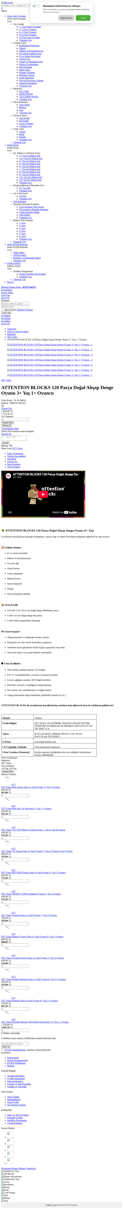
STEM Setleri (19, 255)
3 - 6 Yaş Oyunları (27, 29)
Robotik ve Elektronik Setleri (27, 258)
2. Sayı (22, 225)
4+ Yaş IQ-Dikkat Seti (29, 161)
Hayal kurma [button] (13, 568)
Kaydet (5, 443)
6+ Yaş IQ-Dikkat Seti (29, 166)
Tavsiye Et (6, 434)
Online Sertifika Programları (32, 274)
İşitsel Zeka (24, 70)
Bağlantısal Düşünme (29, 45)
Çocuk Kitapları (14, 1123)
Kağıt (21, 134)
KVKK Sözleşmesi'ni (15, 1050)
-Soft (48, 1205)
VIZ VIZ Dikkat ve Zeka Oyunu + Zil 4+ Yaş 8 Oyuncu (38, 830)
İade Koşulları (14, 464)
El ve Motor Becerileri (29, 56)
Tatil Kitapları (19, 201)
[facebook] (10, 1143)
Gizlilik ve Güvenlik (17, 1086)
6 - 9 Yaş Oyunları (27, 32)
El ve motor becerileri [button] (17, 553)
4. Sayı (22, 231)
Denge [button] (10, 588)
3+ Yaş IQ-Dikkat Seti (29, 156)
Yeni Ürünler (13, 1097)
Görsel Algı (24, 59)
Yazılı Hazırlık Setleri (29, 212)
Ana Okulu (24, 104)
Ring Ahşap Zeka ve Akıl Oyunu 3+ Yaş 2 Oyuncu (36, 787)
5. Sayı (22, 233)
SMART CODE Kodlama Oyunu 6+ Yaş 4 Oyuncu (36, 894)
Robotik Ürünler (15, 1117)
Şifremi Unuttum (25, 310)
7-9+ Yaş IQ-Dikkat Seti (30, 177)
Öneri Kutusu (13, 467)
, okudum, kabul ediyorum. (28, 1050)
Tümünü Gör (25, 40)
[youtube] (10, 1157)
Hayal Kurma (25, 67)
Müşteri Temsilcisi (27, 1168)
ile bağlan (5, 315)
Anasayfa (11, 329)
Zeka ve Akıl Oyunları (17, 331)
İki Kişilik (24, 121)
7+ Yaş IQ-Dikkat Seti (29, 169)
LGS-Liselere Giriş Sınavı (31, 207)
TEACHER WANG (29, 96)
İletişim (10, 1065)
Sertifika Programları (17, 1120)
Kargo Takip (7, 292)
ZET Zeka (24, 91)
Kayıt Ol (5, 298)
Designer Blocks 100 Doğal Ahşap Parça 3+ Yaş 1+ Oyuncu (40, 1022)
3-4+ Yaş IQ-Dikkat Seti (30, 158)
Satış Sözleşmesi (15, 1081)
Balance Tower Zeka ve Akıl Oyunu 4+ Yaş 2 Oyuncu (37, 936)
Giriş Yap (5, 295)
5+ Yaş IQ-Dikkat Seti (29, 164)
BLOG (10, 282)
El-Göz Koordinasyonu (30, 53)
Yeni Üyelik (13, 1102)
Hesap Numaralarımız (17, 1060)
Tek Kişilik (24, 118)
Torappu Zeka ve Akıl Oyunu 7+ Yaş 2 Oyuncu (34, 915)
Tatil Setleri (24, 215)
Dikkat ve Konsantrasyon (31, 51)
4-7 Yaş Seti (24, 188)
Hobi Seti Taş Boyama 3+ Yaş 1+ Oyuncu (32, 808)
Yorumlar (11, 459)
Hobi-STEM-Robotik (17, 244)
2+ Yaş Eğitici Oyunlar (30, 27)
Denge (22, 48)
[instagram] (10, 1137)
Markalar (11, 334)
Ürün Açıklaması (15, 453)
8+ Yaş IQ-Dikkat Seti (29, 172)
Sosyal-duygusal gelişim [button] (18, 594)
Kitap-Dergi (13, 145)
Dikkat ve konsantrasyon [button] (19, 558)
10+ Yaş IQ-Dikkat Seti (30, 180)
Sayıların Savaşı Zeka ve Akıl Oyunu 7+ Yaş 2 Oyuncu (38, 958)
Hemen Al (6, 426)
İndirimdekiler (14, 1099)
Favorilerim (6, 290)
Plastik (22, 137)
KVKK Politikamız (16, 1063)
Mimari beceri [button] (13, 578)
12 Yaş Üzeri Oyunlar (29, 37)
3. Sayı (22, 228)
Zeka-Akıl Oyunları (16, 16)
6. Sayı (22, 236)
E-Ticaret (54, 1205)
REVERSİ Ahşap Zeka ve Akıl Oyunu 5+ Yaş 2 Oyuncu (39, 872)
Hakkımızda (13, 1057)
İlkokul (22, 107)
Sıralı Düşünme (26, 78)
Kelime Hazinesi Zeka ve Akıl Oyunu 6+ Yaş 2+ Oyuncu (39, 979)
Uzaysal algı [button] (13, 563)
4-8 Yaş (22, 196)
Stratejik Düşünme (28, 83)
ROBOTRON (26, 94)
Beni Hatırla (11, 310)
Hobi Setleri (19, 252)
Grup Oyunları (26, 123)
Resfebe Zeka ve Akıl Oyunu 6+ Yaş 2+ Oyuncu (35, 1000)
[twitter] (10, 1150)
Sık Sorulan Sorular (16, 1105)
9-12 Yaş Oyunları (27, 35)
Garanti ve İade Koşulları (19, 1084)
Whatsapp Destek (9, 1168)
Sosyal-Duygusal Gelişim (31, 80)
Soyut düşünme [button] (14, 583)
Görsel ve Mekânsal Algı (31, 61)
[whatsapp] (10, 1163)
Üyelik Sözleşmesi (16, 1078)
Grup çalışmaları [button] (15, 573)
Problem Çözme (26, 75)
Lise (21, 110)
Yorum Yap (6, 408)
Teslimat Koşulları (15, 1076)
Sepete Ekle (7, 422)
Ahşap (22, 131)
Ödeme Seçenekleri (16, 456)
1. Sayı (22, 223)
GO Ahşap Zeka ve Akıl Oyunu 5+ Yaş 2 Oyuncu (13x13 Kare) (42, 851)
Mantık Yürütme (27, 72)
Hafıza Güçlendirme (28, 64)
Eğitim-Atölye (14, 263)
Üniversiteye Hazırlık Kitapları (33, 209)
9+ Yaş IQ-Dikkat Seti (29, 174)
